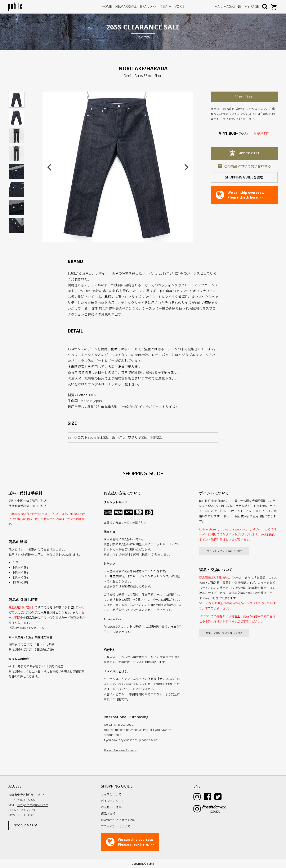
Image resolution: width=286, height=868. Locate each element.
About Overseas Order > (120, 750)
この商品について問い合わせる (244, 165)
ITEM (163, 6)
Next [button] (186, 167)
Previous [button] (49, 167)
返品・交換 (108, 814)
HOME (107, 6)
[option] (118, 167)
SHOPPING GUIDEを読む (244, 177)
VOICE (179, 6)
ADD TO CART (244, 153)
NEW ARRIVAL (126, 6)
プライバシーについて (115, 826)
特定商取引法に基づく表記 (118, 820)
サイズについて (111, 794)
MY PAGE (251, 6)
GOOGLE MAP (24, 825)
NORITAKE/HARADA (143, 68)
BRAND (146, 6)
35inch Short (244, 96)
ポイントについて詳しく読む (224, 551)
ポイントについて (112, 801)
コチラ (109, 384)
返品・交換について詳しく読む (224, 633)
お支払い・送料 (111, 807)
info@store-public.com (32, 805)
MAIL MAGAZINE (227, 6)
